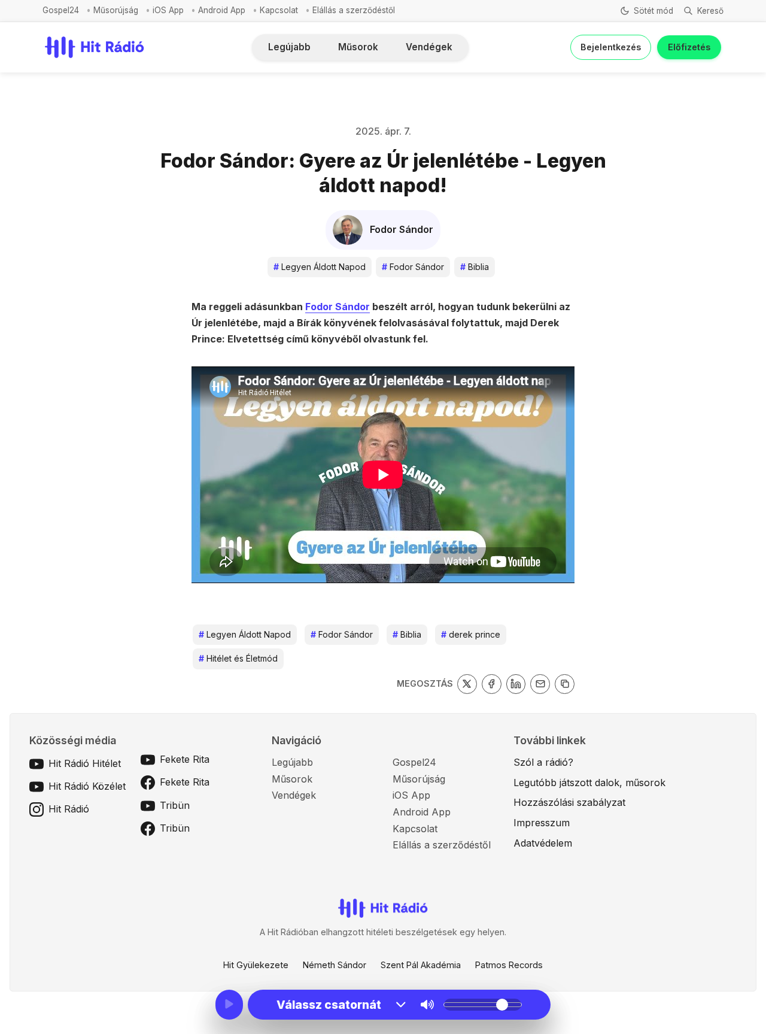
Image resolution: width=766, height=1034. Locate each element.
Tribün (175, 805)
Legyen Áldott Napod (319, 267)
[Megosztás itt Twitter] (467, 684)
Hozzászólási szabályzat (569, 802)
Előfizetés (689, 47)
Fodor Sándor (413, 267)
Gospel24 (60, 10)
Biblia (474, 267)
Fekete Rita (184, 759)
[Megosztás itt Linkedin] (516, 684)
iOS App (168, 10)
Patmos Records (509, 965)
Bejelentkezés (610, 47)
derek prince (470, 634)
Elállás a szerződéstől (353, 10)
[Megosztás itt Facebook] (491, 684)
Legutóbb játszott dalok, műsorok (589, 783)
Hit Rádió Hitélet (84, 763)
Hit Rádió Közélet (87, 786)
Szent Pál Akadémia (421, 965)
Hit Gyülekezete (255, 965)
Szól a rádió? (543, 762)
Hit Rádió (68, 809)
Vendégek (429, 47)
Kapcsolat (279, 10)
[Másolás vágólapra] (564, 684)
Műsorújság (115, 10)
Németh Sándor (334, 965)
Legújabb (289, 47)
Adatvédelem (542, 843)
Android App (221, 10)
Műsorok (358, 47)
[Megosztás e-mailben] (540, 684)
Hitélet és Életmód (238, 658)
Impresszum (541, 823)
